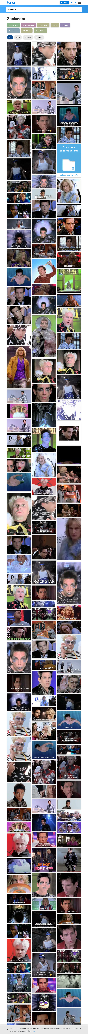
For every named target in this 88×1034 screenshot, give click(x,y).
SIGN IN (73, 2)
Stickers (28, 37)
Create (65, 2)
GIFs (18, 37)
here (33, 1031)
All (10, 37)
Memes (39, 37)
